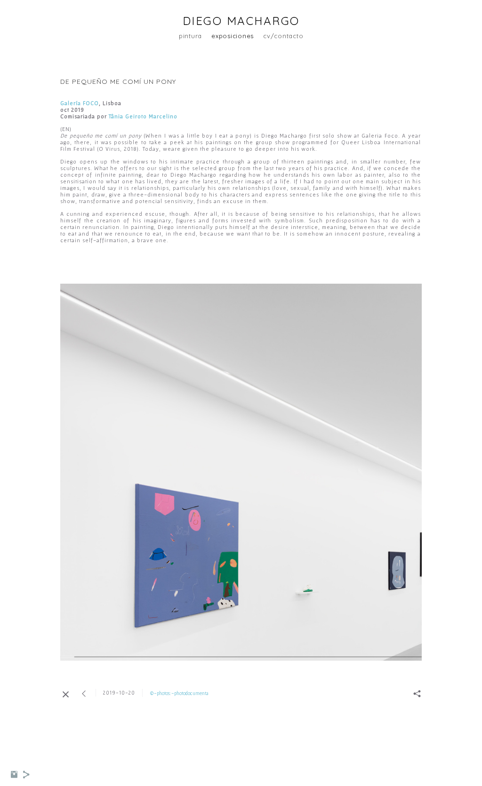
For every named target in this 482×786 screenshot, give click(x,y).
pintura (190, 36)
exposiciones (232, 36)
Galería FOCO (79, 103)
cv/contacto (283, 36)
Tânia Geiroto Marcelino (143, 116)
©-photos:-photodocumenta (179, 693)
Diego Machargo (241, 21)
